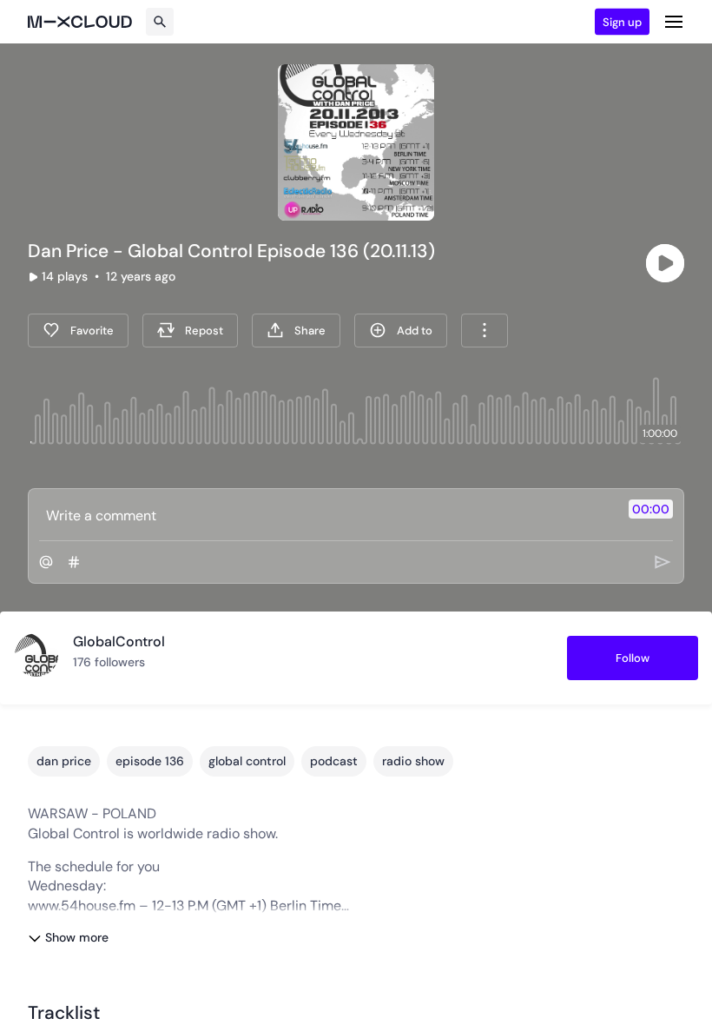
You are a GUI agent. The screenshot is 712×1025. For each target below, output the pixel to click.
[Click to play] (665, 263)
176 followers (109, 662)
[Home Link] (80, 22)
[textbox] (327, 515)
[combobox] (484, 330)
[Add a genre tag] (74, 562)
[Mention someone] (46, 562)
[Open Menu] (673, 21)
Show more (77, 937)
